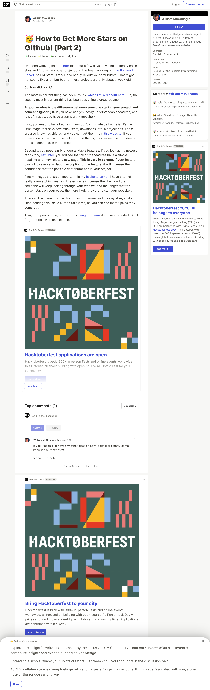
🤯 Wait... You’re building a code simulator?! (178, 104)
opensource (58, 56)
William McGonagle (44, 17)
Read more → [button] (163, 248)
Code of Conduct (72, 466)
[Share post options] (7, 103)
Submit (37, 427)
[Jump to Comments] (7, 69)
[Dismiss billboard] (203, 641)
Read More (33, 386)
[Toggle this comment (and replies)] (27, 445)
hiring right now (89, 215)
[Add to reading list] (7, 82)
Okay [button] (16, 684)
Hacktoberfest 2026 (165, 229)
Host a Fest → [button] (36, 632)
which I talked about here (106, 95)
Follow (179, 26)
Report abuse (92, 466)
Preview (53, 427)
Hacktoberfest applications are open (66, 354)
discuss (31, 56)
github (72, 56)
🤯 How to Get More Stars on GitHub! (174, 133)
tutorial (43, 56)
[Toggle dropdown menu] (136, 230)
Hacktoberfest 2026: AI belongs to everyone (174, 210)
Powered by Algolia (104, 4)
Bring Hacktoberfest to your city (61, 603)
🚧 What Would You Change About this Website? (175, 119)
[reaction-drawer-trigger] (7, 57)
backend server (97, 177)
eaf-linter (62, 66)
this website (112, 133)
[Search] (16, 4)
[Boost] (7, 92)
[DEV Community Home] (6, 4)
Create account (195, 4)
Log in (176, 4)
